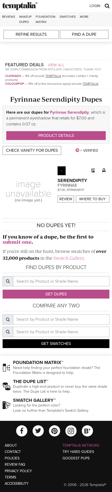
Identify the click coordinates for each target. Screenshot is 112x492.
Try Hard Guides (78, 452)
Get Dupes (56, 294)
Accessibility (17, 483)
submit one (17, 241)
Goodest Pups (76, 458)
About (11, 445)
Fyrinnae (67, 185)
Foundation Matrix (45, 19)
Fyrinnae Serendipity (69, 112)
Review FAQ (15, 464)
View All (56, 65)
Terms (10, 477)
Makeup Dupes (25, 19)
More (84, 17)
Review (65, 199)
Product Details (56, 135)
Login (95, 6)
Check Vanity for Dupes (32, 150)
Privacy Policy (18, 471)
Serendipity (72, 180)
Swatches (68, 17)
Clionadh (13, 76)
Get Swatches (56, 343)
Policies (12, 458)
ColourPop (14, 84)
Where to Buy (92, 199)
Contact (13, 452)
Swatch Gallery (68, 258)
